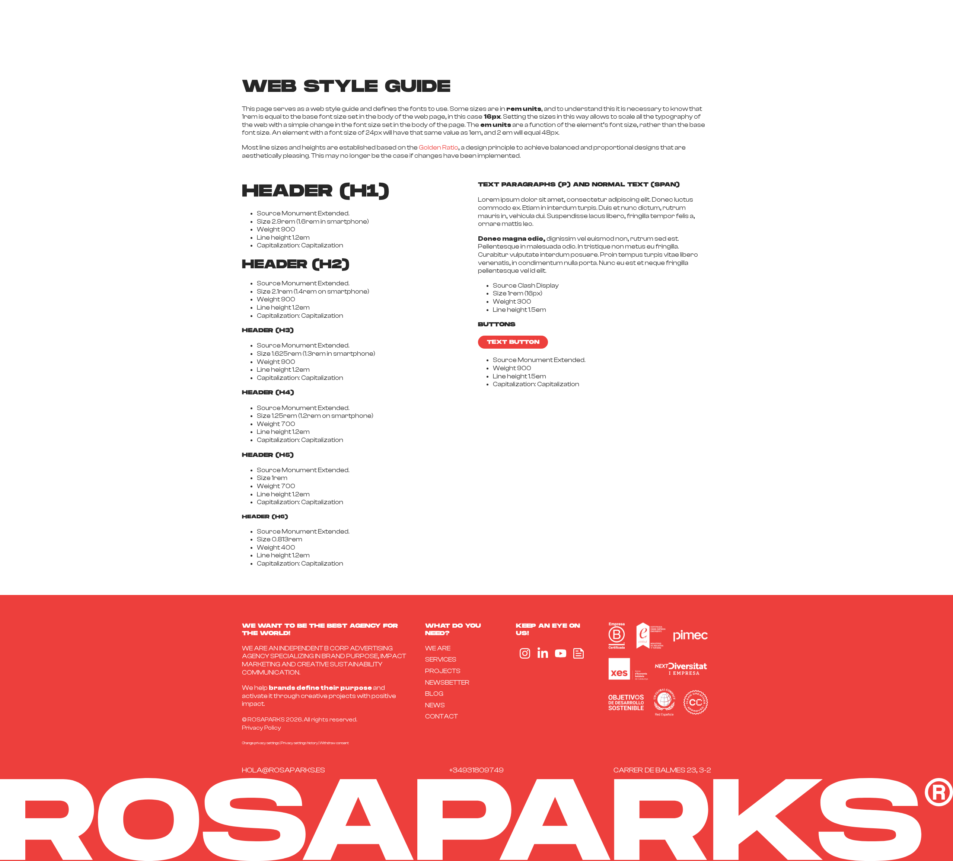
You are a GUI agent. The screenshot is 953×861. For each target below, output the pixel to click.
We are (437, 648)
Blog (434, 694)
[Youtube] (561, 653)
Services (440, 659)
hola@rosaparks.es (283, 770)
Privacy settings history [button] (299, 743)
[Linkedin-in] (543, 653)
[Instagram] (525, 653)
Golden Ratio (438, 147)
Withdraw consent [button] (334, 743)
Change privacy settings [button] (260, 743)
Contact (441, 716)
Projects (442, 671)
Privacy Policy (261, 727)
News (435, 705)
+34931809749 (476, 770)
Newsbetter (447, 682)
